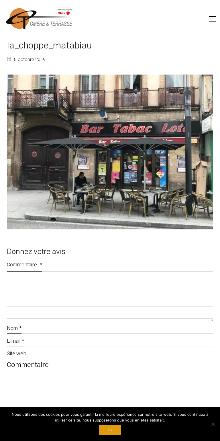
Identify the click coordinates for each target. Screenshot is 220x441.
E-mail (15, 341)
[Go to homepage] (40, 19)
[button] (212, 19)
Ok (110, 430)
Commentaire (24, 265)
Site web (16, 354)
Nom (14, 328)
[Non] (213, 424)
